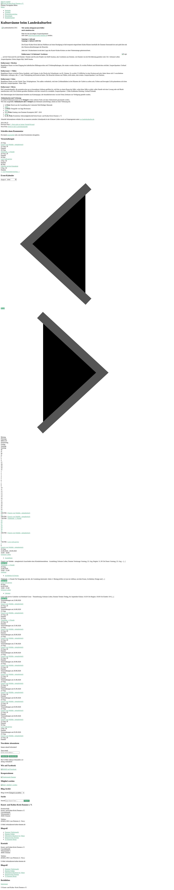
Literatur (7, 593)
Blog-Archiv (5, 793)
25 (1, 520)
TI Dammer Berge (11, 839)
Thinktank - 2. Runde (7, 152)
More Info (4, 563)
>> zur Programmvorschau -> (10, 172)
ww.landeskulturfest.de (87, 119)
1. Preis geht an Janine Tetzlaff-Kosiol (22, 124)
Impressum (4, 884)
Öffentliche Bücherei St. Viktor (15, 836)
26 (1, 522)
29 (1, 527)
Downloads (8, 16)
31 (1, 531)
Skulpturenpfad (10, 18)
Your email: (4, 750)
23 (1, 511)
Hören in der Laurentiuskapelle (18, 126)
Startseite (8, 10)
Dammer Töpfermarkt (12, 832)
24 (1, 515)
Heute (3, 308)
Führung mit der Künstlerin (9, 166)
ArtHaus (3, 572)
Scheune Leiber (6, 554)
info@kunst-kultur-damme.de (37, 35)
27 (1, 524)
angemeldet (10, 135)
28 (1, 525)
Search (3, 800)
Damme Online (10, 834)
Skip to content (5, 2)
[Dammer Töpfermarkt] (8, 777)
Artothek (7, 12)
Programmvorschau (11, 14)
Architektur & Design (12, 575)
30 (1, 529)
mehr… (7, 107)
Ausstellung (8, 558)
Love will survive (6, 159)
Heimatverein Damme (12, 838)
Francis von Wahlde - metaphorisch (12, 144)
